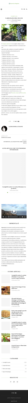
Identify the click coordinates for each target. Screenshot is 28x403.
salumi (22, 243)
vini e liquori (20, 247)
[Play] (3, 217)
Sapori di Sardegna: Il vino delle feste (18, 287)
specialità (21, 251)
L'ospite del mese (14, 365)
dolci (12, 251)
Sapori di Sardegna (14, 371)
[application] (14, 211)
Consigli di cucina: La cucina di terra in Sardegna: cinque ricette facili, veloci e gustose (19, 325)
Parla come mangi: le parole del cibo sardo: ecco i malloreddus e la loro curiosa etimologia (18, 313)
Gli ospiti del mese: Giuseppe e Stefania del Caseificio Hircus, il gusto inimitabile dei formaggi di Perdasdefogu (18, 301)
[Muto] (22, 217)
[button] (14, 211)
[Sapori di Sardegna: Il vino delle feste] (5, 290)
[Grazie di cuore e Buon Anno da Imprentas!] (5, 349)
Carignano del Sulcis (6, 43)
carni (11, 243)
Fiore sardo (23, 92)
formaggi (15, 242)
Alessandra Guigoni (16, 20)
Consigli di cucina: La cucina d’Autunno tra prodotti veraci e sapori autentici (18, 277)
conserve (16, 251)
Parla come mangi (14, 368)
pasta (14, 245)
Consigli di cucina (14, 16)
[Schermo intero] (24, 217)
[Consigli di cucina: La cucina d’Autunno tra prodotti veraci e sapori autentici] (14, 169)
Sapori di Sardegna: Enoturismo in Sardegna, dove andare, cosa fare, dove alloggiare (18, 336)
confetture (8, 251)
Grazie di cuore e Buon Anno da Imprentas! (18, 346)
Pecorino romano (15, 92)
